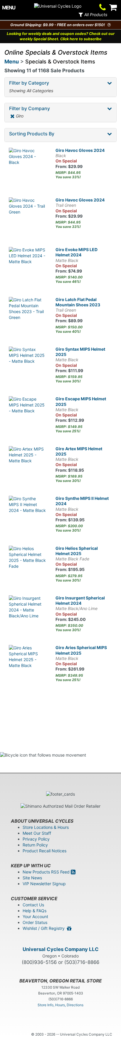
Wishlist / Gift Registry (45, 928)
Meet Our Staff (37, 833)
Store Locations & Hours (46, 827)
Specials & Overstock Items (60, 61)
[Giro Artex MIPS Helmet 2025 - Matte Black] (28, 465)
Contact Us (33, 904)
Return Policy (35, 844)
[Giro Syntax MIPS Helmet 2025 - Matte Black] (28, 365)
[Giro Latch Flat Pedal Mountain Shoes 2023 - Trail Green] (28, 316)
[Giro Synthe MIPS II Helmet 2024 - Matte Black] (28, 515)
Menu (11, 61)
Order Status (35, 922)
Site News (32, 877)
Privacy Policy (36, 838)
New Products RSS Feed (47, 871)
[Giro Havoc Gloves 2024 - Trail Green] (28, 216)
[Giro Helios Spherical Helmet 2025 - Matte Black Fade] (28, 565)
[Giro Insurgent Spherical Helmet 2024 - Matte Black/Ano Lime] (28, 614)
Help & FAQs (34, 910)
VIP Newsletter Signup (44, 883)
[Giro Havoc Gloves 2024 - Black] (28, 167)
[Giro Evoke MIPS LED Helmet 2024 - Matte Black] (28, 266)
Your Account (35, 916)
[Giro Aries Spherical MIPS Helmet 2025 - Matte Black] (28, 664)
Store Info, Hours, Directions (60, 1005)
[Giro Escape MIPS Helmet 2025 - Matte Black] (28, 415)
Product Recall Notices (44, 850)
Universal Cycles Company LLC (61, 949)
